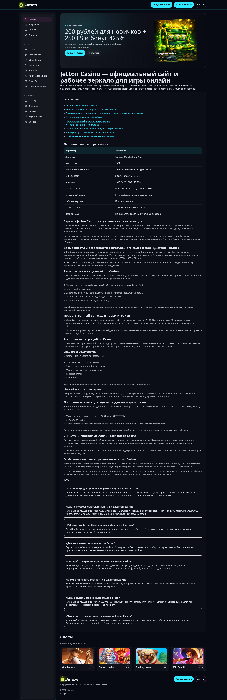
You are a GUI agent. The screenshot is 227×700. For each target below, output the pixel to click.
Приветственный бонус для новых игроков (88, 120)
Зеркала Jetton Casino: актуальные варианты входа (92, 109)
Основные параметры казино (81, 105)
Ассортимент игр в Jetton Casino (82, 124)
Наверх (63, 694)
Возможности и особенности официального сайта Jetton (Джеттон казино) (104, 113)
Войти (200, 4)
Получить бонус (161, 4)
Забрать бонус (75, 53)
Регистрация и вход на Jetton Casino (84, 117)
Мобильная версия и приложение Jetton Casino (90, 136)
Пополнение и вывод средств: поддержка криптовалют (94, 128)
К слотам (94, 53)
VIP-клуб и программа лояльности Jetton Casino (90, 132)
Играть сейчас (184, 4)
